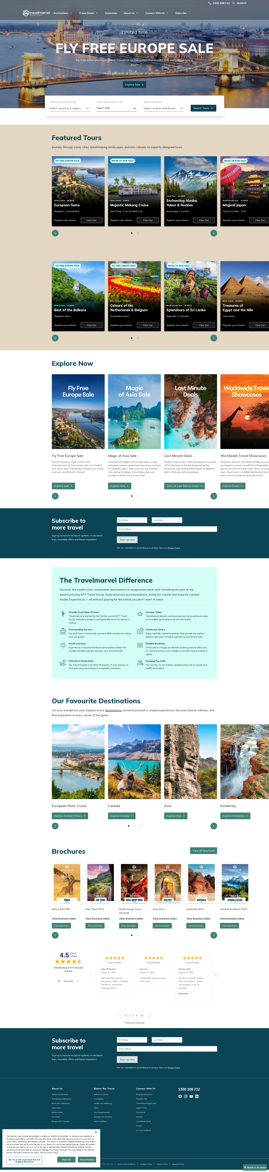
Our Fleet (55, 1117)
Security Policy (178, 1164)
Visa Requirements (102, 1112)
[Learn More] (180, 1096)
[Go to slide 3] (141, 826)
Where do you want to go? (63, 101)
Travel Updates (100, 1121)
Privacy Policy (174, 548)
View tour (91, 220)
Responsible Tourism (60, 1121)
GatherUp (140, 1023)
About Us (57, 1088)
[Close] (96, 1132)
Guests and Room (153, 101)
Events (139, 1126)
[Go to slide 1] (132, 233)
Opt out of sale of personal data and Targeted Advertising (24, 1160)
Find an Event (231, 485)
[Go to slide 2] (138, 233)
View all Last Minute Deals (183, 485)
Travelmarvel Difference (61, 1099)
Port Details (99, 1099)
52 (142, 1015)
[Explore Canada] (134, 761)
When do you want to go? (110, 101)
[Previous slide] (55, 233)
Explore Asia (174, 815)
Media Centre (57, 1112)
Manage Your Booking (103, 1117)
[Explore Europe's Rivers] (78, 761)
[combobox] (69, 108)
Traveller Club (141, 1099)
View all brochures (204, 850)
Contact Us (140, 1112)
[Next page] (149, 1015)
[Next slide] (213, 233)
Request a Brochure (144, 1094)
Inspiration (111, 13)
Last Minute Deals (143, 1121)
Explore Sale (132, 84)
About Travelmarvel (60, 1094)
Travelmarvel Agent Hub (146, 1103)
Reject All (66, 1159)
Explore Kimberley (233, 815)
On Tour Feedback (143, 1130)
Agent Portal (141, 1108)
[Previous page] (120, 1015)
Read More (184, 993)
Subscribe (181, 13)
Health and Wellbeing (103, 1103)
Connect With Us (146, 1088)
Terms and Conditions (126, 1164)
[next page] (215, 974)
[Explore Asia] (190, 761)
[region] (51, 1148)
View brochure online (67, 883)
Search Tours (201, 108)
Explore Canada (119, 815)
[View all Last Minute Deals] (190, 411)
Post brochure (61, 925)
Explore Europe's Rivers (68, 815)
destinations (113, 710)
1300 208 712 (221, 3)
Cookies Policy (146, 1164)
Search (241, 3)
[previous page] (91, 974)
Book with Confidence (61, 1103)
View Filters (68, 981)
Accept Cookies (87, 1159)
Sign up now (127, 539)
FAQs (96, 1108)
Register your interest (65, 220)
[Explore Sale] (78, 411)
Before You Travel (104, 1088)
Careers (139, 1117)
